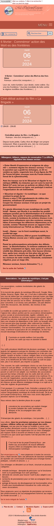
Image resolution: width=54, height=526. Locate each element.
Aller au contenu (18, 1)
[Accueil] (27, 17)
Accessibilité (6, 1)
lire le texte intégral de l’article (13, 499)
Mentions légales (33, 507)
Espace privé (48, 507)
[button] (51, 24)
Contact (19, 507)
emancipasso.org (11, 454)
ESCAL (28, 522)
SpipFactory (32, 524)
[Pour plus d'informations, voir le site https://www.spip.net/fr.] (32, 520)
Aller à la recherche (33, 1)
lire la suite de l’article (13, 268)
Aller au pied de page (20, 3)
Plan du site (8, 507)
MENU (42, 25)
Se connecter (10, 34)
